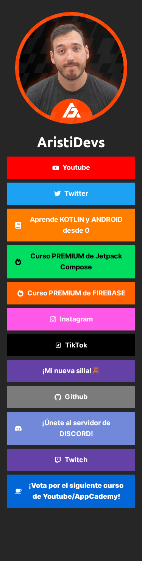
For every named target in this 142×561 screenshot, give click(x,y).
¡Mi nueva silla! (67, 371)
